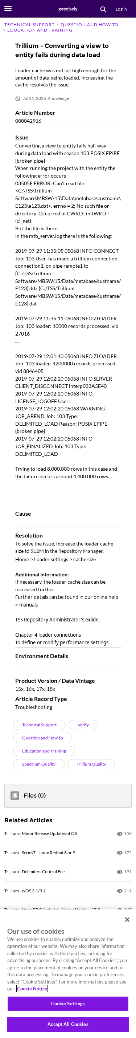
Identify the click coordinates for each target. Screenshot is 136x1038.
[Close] (127, 920)
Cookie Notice (32, 989)
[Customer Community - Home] (68, 9)
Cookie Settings (68, 1003)
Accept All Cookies (68, 1024)
